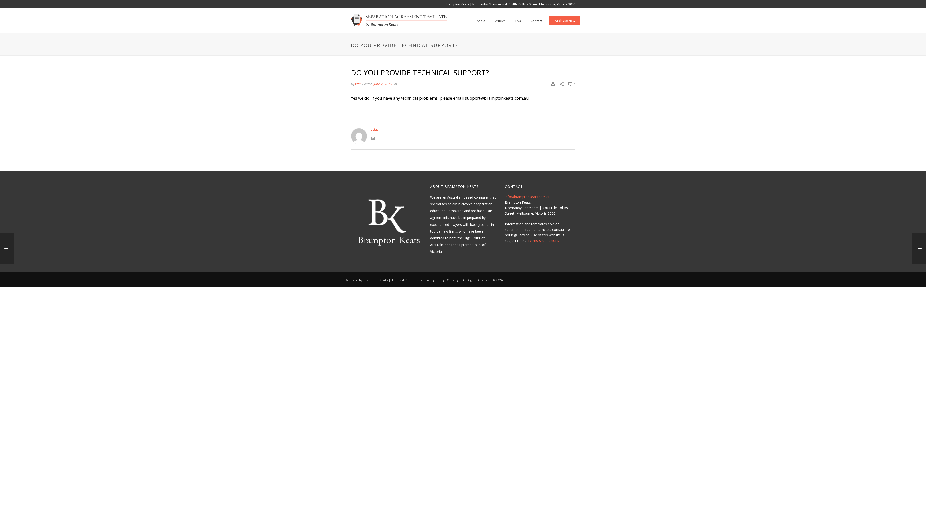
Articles (500, 21)
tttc (357, 84)
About (481, 21)
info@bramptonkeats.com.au (527, 196)
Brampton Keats (376, 280)
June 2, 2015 (382, 84)
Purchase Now (564, 20)
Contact (536, 21)
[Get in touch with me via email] (373, 139)
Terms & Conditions (543, 240)
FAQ (518, 21)
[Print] (553, 84)
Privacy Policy (434, 280)
